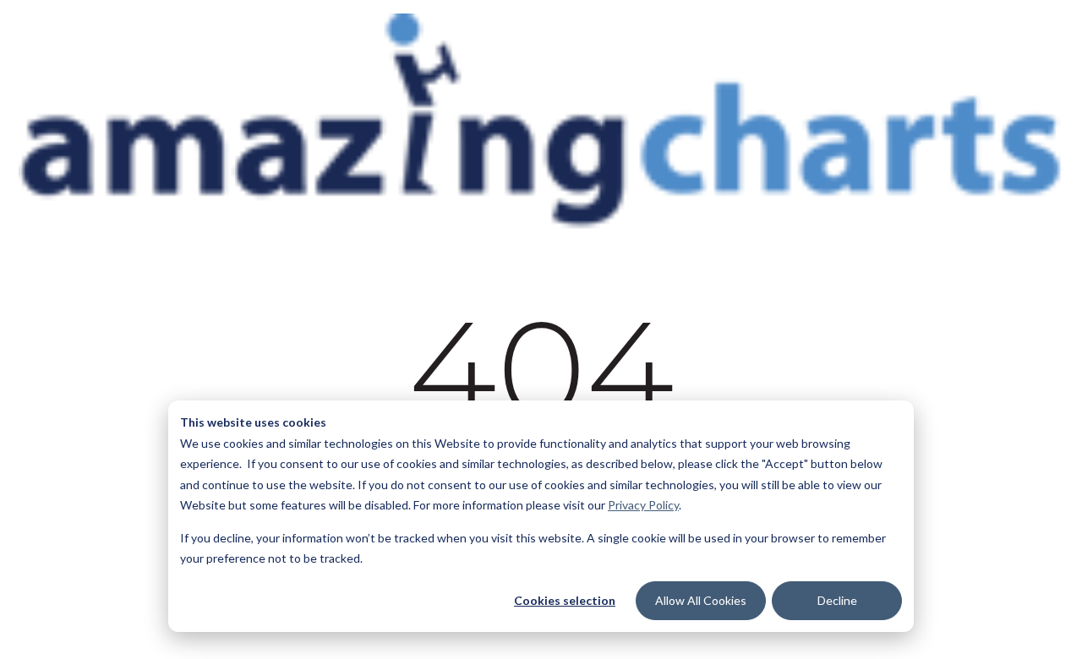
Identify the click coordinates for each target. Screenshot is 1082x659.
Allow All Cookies (700, 600)
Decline (837, 600)
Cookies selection (564, 600)
